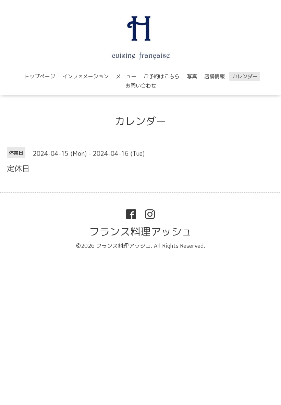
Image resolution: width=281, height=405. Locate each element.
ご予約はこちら (162, 76)
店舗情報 (214, 76)
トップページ (39, 76)
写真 (192, 76)
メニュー (126, 76)
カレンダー (245, 76)
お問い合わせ (140, 85)
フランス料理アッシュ (140, 231)
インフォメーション (85, 76)
